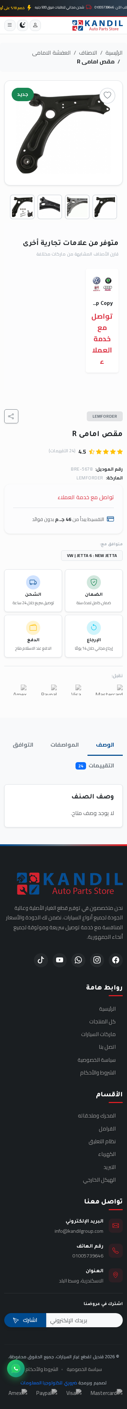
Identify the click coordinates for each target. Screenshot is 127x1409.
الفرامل (107, 1129)
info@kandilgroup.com (79, 1231)
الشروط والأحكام (98, 1072)
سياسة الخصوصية (97, 1060)
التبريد (109, 1167)
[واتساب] (16, 1368)
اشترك (29, 1320)
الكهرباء (107, 1154)
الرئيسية (114, 52)
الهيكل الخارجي (99, 1180)
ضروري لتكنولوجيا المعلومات (48, 1382)
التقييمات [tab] (96, 765)
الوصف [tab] (105, 744)
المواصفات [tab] (64, 744)
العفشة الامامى (51, 52)
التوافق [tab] (23, 744)
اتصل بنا (107, 1047)
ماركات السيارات (98, 1034)
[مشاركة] (11, 416)
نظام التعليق (102, 1141)
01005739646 (87, 1255)
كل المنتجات (102, 1021)
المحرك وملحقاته (97, 1115)
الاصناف (88, 52)
